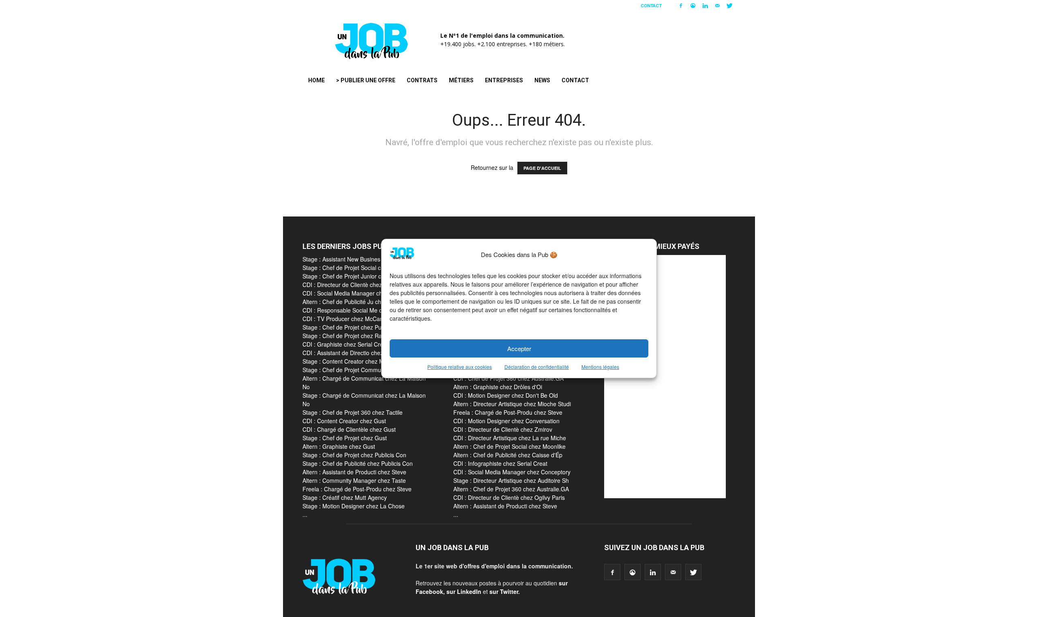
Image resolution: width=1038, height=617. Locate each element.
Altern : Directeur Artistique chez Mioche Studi (512, 404)
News (542, 80)
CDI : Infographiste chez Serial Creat (500, 463)
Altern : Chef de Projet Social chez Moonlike (509, 446)
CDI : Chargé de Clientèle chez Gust (349, 429)
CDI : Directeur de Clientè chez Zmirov (502, 429)
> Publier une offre (365, 80)
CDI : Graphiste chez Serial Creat (345, 344)
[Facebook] (681, 6)
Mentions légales (600, 366)
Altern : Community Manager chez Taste (354, 480)
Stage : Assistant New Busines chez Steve (356, 259)
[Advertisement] (665, 376)
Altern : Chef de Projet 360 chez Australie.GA (511, 489)
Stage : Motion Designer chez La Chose (353, 506)
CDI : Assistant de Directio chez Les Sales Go (360, 353)
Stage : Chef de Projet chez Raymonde (352, 336)
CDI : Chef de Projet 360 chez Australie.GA (508, 378)
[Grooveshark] (693, 6)
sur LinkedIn (463, 591)
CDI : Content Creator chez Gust (344, 421)
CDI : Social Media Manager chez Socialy (355, 293)
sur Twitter (503, 591)
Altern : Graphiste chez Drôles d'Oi (497, 387)
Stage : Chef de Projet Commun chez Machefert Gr (368, 370)
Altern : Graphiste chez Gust (338, 446)
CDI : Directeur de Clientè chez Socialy (352, 285)
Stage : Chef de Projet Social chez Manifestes (361, 268)
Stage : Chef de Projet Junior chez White (354, 276)
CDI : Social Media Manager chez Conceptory (511, 472)
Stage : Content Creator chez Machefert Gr (357, 361)
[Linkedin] (705, 6)
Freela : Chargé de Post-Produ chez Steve (357, 489)
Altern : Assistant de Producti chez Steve (354, 472)
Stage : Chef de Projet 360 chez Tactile (352, 412)
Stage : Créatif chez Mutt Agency (344, 497)
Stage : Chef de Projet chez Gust (344, 438)
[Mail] (717, 6)
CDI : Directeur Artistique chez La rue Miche (509, 438)
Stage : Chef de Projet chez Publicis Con (354, 327)
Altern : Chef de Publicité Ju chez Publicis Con (361, 302)
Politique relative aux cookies (459, 366)
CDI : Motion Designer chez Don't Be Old (505, 395)
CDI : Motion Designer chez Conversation (506, 421)
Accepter (519, 348)
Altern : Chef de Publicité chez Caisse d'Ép (507, 455)
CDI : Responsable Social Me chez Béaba (356, 310)
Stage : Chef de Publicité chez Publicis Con (357, 463)
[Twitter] (729, 6)
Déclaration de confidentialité (536, 366)
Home (316, 80)
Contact (651, 6)
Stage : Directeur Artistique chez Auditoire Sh (511, 480)
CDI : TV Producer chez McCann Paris (351, 319)
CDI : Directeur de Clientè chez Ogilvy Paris (509, 497)
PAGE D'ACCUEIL (542, 168)
